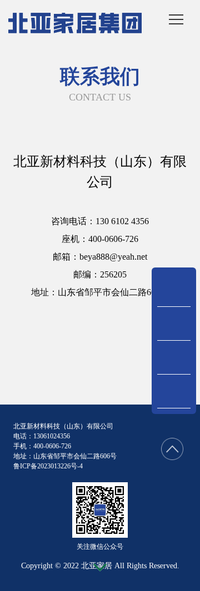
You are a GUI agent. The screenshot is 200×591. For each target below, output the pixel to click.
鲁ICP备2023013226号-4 (48, 466)
